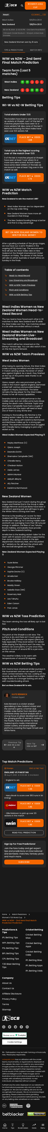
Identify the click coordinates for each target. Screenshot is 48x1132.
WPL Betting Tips (10, 942)
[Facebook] (21, 1027)
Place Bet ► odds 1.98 (30, 138)
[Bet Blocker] (13, 1114)
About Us (7, 983)
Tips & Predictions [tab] (13, 50)
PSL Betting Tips (10, 948)
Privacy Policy (9, 999)
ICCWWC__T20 (38, 14)
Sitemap (6, 1009)
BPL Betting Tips (10, 953)
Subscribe (24, 862)
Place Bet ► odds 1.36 (30, 787)
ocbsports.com (8, 1059)
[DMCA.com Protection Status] (36, 1114)
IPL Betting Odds (34, 970)
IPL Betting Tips (10, 937)
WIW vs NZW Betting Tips (20, 294)
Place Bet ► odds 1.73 (30, 177)
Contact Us (8, 988)
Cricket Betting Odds (33, 953)
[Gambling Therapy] (16, 1106)
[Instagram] (27, 1027)
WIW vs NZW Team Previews (22, 285)
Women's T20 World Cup (12, 917)
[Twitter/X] (9, 1027)
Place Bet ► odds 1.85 (30, 805)
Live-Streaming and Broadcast (23, 280)
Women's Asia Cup (35, 6)
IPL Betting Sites (34, 960)
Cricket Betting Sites (33, 936)
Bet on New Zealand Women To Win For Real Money (24, 233)
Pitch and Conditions (19, 290)
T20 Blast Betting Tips (11, 965)
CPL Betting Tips (10, 958)
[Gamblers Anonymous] (28, 1106)
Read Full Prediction (24, 832)
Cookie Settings (14, 1042)
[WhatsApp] (3, 1027)
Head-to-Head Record (19, 275)
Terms (5, 1004)
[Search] (22, 5)
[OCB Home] (10, 5)
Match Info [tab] (36, 50)
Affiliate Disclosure (11, 993)
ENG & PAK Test (36, 768)
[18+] (4, 1106)
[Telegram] (15, 1027)
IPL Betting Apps (34, 965)
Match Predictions (19, 914)
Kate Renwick (19, 694)
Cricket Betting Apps (33, 945)
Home (4, 914)
